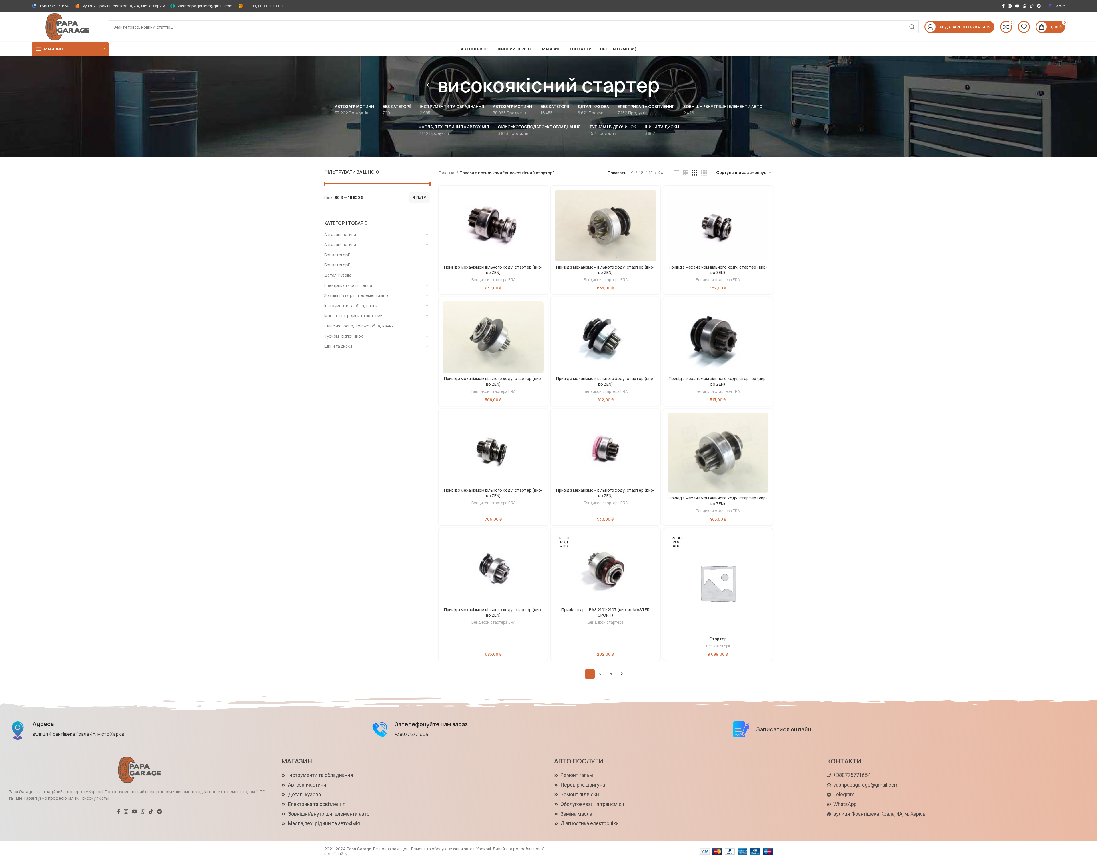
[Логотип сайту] (67, 26)
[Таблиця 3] (694, 173)
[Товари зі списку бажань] (1024, 27)
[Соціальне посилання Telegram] (1038, 6)
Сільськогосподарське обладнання (359, 326)
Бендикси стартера (606, 622)
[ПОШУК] (912, 26)
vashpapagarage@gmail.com (205, 6)
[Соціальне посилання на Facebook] (1003, 6)
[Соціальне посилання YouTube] (1017, 6)
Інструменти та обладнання (351, 305)
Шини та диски (338, 346)
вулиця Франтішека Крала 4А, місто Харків (78, 734)
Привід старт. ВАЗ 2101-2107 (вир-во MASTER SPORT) (605, 612)
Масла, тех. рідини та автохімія (353, 315)
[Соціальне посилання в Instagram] (1009, 6)
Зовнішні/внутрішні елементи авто (357, 295)
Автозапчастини (340, 234)
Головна (447, 172)
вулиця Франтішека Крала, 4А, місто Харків (124, 6)
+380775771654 (54, 6)
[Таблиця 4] (704, 173)
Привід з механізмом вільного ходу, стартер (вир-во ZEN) (493, 269)
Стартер (718, 638)
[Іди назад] (430, 85)
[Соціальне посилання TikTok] (1031, 6)
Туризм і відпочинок (343, 336)
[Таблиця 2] (685, 173)
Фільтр (419, 197)
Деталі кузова (337, 275)
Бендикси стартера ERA (493, 279)
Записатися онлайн (783, 729)
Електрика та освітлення (348, 285)
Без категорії (337, 254)
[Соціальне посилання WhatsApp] (1024, 6)
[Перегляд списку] (676, 173)
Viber (1060, 6)
